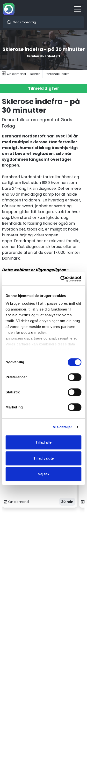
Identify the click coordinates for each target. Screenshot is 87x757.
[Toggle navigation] (78, 9)
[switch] (74, 377)
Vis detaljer (62, 427)
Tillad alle (43, 442)
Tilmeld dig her (43, 88)
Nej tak (43, 474)
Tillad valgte (43, 458)
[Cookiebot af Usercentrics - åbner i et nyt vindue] (61, 279)
